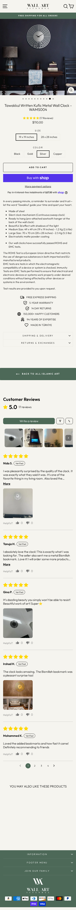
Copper (57, 153)
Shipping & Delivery (38, 335)
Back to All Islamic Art (40, 373)
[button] (31, 118)
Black (17, 153)
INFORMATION (37, 854)
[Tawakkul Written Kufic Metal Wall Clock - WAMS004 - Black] (10, 837)
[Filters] (60, 421)
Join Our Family (37, 870)
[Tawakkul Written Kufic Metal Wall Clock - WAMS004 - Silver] (18, 837)
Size (38, 130)
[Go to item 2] (34, 438)
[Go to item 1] (14, 438)
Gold (30, 153)
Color (38, 147)
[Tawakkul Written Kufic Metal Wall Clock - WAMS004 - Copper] (22, 837)
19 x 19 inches (26, 137)
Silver (43, 153)
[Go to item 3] (53, 438)
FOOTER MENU (37, 862)
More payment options (38, 186)
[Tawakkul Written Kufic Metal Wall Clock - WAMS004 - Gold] (14, 837)
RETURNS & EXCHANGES (38, 342)
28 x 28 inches (49, 137)
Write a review (29, 421)
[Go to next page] (55, 765)
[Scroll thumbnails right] (68, 438)
